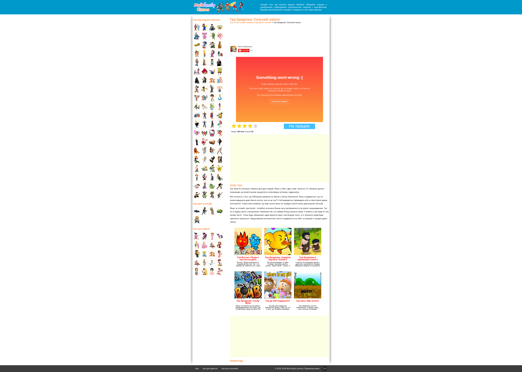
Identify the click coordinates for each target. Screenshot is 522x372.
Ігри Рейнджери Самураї (204, 133)
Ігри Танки (220, 211)
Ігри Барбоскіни (197, 98)
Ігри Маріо (204, 27)
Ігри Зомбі (212, 211)
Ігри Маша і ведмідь (212, 54)
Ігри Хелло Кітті (212, 133)
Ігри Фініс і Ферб (197, 168)
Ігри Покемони (220, 168)
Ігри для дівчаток (210, 368)
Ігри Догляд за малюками (197, 254)
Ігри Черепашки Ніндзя (212, 36)
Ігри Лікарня (212, 263)
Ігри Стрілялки (204, 211)
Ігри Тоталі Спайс (197, 133)
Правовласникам (311, 368)
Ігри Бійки (197, 220)
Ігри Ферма (220, 27)
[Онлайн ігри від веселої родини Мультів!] (219, 12)
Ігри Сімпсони (204, 54)
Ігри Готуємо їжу (220, 271)
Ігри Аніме (220, 151)
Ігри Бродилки (212, 245)
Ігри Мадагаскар (204, 89)
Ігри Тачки (197, 45)
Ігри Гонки (197, 211)
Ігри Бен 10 (212, 45)
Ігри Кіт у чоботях (220, 159)
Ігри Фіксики (220, 80)
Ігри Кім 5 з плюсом (197, 159)
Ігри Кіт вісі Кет (197, 186)
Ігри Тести (197, 271)
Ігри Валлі (197, 195)
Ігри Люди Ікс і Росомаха (220, 186)
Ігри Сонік (204, 45)
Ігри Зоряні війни (220, 54)
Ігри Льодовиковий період (212, 151)
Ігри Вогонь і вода (197, 27)
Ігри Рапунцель (204, 62)
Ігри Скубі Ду (220, 45)
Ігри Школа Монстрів (204, 236)
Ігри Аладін (220, 106)
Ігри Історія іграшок (212, 168)
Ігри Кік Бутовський (212, 98)
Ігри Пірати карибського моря (212, 124)
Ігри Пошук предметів (212, 89)
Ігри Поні (220, 236)
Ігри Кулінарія (220, 254)
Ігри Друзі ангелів (204, 159)
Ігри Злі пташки (204, 71)
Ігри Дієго (212, 62)
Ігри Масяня (220, 89)
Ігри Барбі (204, 245)
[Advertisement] (279, 30)
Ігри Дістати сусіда (220, 195)
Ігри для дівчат (201, 228)
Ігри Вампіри (197, 142)
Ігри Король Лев (197, 151)
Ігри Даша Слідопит (220, 133)
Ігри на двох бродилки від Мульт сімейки (253, 22)
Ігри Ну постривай (204, 177)
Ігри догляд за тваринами (212, 80)
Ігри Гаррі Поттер (204, 115)
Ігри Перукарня (220, 245)
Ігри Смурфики (212, 106)
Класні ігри (204, 80)
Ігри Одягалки (197, 245)
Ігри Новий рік (204, 142)
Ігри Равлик (212, 71)
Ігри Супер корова (204, 106)
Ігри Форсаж (212, 142)
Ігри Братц (197, 62)
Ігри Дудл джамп (220, 115)
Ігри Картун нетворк (197, 124)
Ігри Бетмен (197, 80)
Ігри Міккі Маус (197, 89)
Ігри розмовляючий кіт (204, 195)
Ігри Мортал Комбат (204, 124)
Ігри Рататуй (212, 177)
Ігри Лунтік (204, 36)
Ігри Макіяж (212, 271)
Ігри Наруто (197, 54)
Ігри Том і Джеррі (204, 151)
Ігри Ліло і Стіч (204, 98)
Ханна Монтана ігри (197, 177)
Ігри (231, 22)
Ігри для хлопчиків (230, 368)
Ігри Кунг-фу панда (212, 159)
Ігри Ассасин (220, 142)
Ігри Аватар (197, 36)
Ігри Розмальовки (204, 254)
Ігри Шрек (197, 106)
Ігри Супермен (212, 115)
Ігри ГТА (220, 62)
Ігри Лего (212, 27)
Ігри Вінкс (197, 236)
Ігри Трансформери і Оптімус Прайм (212, 195)
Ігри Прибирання (204, 263)
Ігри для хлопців (202, 203)
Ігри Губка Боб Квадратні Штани (220, 71)
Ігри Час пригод (204, 168)
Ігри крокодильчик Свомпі (212, 186)
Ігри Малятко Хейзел (212, 236)
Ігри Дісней (220, 98)
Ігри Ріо (197, 115)
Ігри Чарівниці (204, 186)
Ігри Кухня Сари (220, 263)
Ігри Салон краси (197, 71)
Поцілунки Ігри (204, 271)
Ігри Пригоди (197, 263)
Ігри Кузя (220, 177)
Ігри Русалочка (220, 124)
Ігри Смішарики (220, 36)
